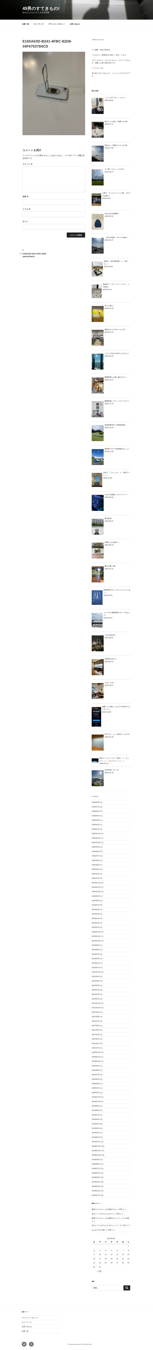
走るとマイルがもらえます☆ (102, 1214)
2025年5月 (96, 865)
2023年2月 (96, 963)
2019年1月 (96, 1142)
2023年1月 (96, 967)
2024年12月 (96, 883)
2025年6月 (96, 860)
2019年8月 (96, 1110)
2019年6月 (96, 1119)
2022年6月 (96, 981)
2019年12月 (96, 1097)
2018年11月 (96, 1151)
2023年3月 (96, 959)
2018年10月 (96, 1155)
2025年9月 (96, 847)
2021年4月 (96, 1034)
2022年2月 (96, 994)
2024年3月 (96, 918)
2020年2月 (96, 1088)
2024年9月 (96, 896)
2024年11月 (96, 887)
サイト (25, 221)
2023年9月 (96, 945)
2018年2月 (96, 1191)
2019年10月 (96, 1101)
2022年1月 (96, 999)
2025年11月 (96, 838)
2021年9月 (96, 1012)
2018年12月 (96, 1146)
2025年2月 (96, 874)
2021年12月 (96, 1003)
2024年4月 (96, 914)
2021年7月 (96, 1021)
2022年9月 (96, 976)
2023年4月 (96, 954)
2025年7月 (96, 856)
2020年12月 (96, 1052)
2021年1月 (96, 1048)
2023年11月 (96, 936)
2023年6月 (96, 950)
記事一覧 (25, 24)
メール (26, 209)
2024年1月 (96, 927)
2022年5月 (96, 985)
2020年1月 (96, 1092)
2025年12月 (96, 833)
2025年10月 (96, 842)
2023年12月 (96, 932)
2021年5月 (96, 1030)
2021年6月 (96, 1026)
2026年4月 (96, 820)
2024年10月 (96, 892)
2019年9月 (96, 1106)
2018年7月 (96, 1168)
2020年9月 (96, 1066)
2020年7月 (96, 1075)
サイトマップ (39, 24)
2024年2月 (96, 923)
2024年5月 (96, 909)
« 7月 (99, 1271)
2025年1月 (96, 878)
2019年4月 (96, 1128)
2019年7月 (96, 1115)
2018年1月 (96, 1195)
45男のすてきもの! (41, 8)
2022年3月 (96, 990)
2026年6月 (96, 811)
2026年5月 (96, 816)
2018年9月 (96, 1159)
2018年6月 (96, 1173)
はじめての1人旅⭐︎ (98, 1230)
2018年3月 (96, 1186)
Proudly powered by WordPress (80, 1344)
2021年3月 (96, 1039)
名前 (25, 196)
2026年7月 (96, 807)
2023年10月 (96, 941)
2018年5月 (96, 1177)
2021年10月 (96, 1008)
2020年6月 (96, 1079)
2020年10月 (96, 1061)
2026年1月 (96, 829)
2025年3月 (96, 869)
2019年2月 (96, 1137)
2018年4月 (96, 1182)
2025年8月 (96, 851)
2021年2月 (96, 1043)
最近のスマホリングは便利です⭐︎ (104, 1209)
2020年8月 (96, 1070)
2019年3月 (96, 1133)
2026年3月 (96, 825)
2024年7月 (96, 905)
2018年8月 (96, 1164)
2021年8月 (96, 1017)
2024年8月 (96, 900)
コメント (27, 164)
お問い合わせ (75, 24)
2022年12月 (96, 972)
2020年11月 (96, 1057)
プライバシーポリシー (56, 24)
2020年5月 (96, 1084)
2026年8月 (96, 802)
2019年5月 (96, 1124)
